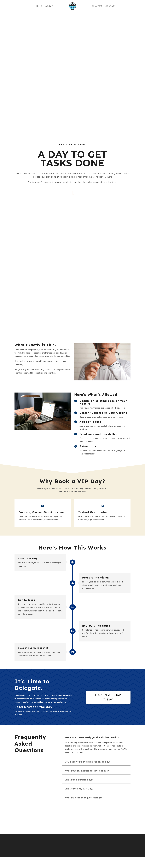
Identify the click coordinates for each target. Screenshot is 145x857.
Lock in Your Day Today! (108, 697)
